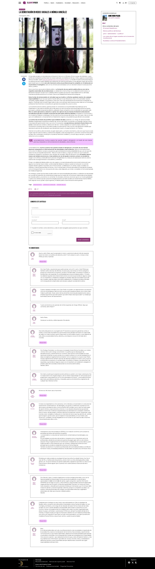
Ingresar (133, 3)
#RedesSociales (37, 184)
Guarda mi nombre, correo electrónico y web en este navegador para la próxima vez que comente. (60, 228)
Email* (64, 220)
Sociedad (67, 3)
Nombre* (34, 220)
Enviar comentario (83, 239)
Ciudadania (59, 3)
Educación (75, 3)
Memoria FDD (71, 561)
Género (83, 3)
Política (46, 3)
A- (123, 3)
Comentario (35, 207)
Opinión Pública (61, 184)
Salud (52, 3)
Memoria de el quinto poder (57, 561)
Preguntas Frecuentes (66, 566)
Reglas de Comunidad (54, 195)
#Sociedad (22, 9)
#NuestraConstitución (41, 561)
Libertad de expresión (49, 184)
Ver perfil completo (114, 18)
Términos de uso (40, 566)
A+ (126, 3)
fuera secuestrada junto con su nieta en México (56, 79)
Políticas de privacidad (52, 566)
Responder (43, 261)
